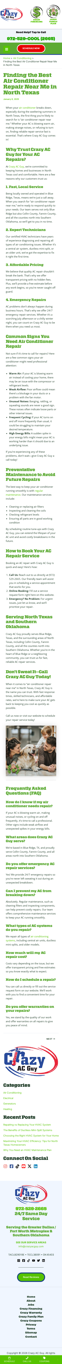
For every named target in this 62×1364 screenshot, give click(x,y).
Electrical (8, 1098)
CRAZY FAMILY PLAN (53, 21)
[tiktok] (18, 1166)
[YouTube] (33, 1260)
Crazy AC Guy (16, 166)
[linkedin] (36, 1166)
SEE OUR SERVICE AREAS (31, 1242)
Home (31, 1296)
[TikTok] (28, 1260)
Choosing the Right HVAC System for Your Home (31, 1135)
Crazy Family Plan (31, 1316)
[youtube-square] (24, 1166)
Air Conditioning (12, 1092)
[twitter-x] (30, 1166)
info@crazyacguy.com (31, 1246)
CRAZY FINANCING (36, 21)
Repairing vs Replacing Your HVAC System (27, 1124)
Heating (7, 1109)
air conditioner (27, 107)
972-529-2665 (31, 1208)
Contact (31, 1336)
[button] (31, 48)
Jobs (31, 1304)
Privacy (31, 1324)
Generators (9, 1103)
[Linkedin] (43, 1260)
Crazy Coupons (31, 1320)
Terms (31, 1328)
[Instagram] (18, 1260)
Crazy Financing (31, 1308)
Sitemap (31, 1332)
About (31, 1300)
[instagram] (6, 1166)
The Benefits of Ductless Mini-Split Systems (27, 1130)
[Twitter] (38, 1260)
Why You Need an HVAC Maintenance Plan (27, 1150)
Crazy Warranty (31, 1312)
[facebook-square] (12, 1166)
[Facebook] (23, 1260)
